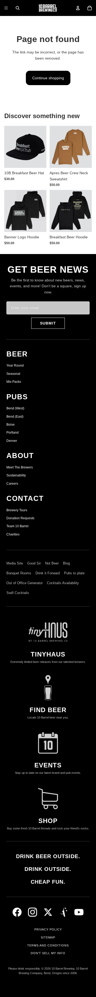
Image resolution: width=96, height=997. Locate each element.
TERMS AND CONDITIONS (48, 945)
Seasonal (13, 374)
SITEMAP (48, 937)
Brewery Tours (16, 510)
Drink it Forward (47, 573)
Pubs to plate (74, 573)
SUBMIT (48, 323)
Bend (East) (14, 416)
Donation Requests (20, 518)
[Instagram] (32, 912)
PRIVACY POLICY (48, 929)
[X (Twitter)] (48, 912)
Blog (66, 563)
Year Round (15, 365)
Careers (12, 483)
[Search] (17, 8)
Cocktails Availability (63, 583)
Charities (12, 534)
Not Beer (52, 563)
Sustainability (16, 475)
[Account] (78, 8)
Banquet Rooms (18, 573)
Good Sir (34, 563)
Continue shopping (48, 78)
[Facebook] (17, 912)
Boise (10, 424)
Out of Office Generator (24, 583)
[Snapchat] (63, 912)
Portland (12, 432)
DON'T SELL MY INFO (48, 953)
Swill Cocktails (17, 593)
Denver (11, 441)
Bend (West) (15, 408)
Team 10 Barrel (17, 526)
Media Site (14, 563)
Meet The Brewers (19, 467)
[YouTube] (78, 912)
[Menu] (6, 8)
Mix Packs (13, 382)
